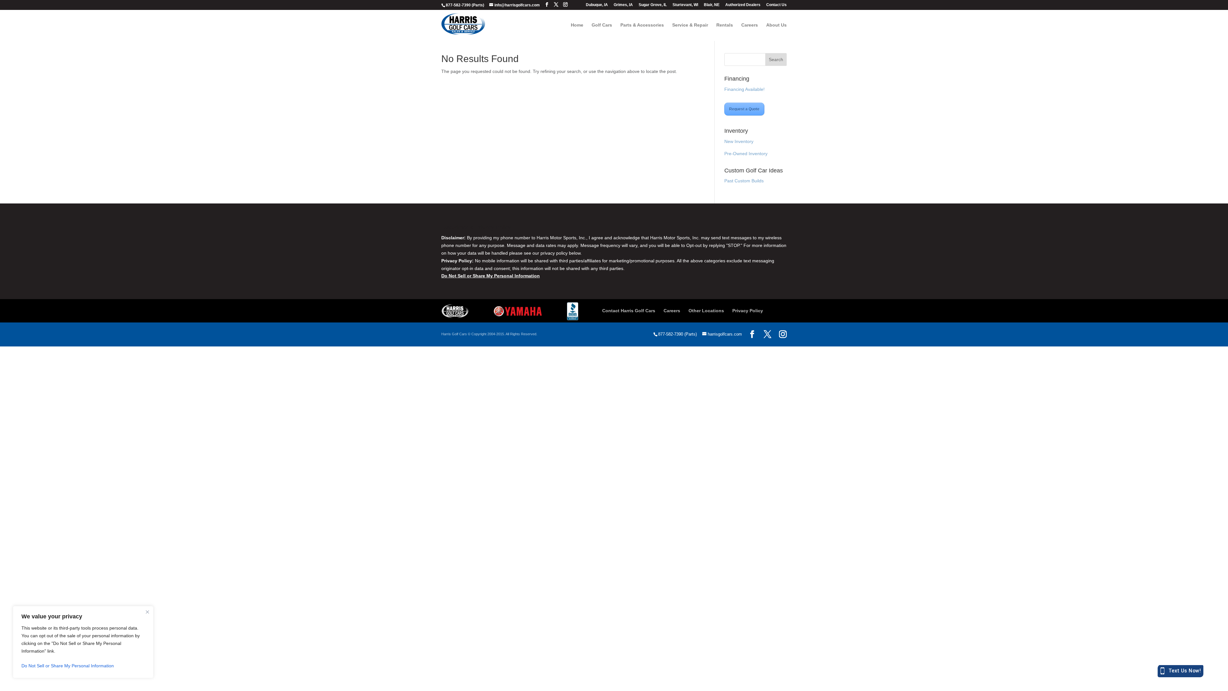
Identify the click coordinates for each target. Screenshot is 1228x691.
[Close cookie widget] (147, 612)
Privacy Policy (747, 310)
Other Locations (706, 310)
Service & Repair (690, 25)
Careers (749, 25)
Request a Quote (744, 109)
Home (577, 25)
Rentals (724, 25)
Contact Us (776, 5)
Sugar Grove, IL (653, 5)
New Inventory (738, 141)
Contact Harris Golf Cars (628, 310)
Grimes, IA (623, 5)
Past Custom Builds (744, 180)
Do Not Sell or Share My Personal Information (67, 665)
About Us (776, 25)
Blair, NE (712, 5)
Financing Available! (744, 89)
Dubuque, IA (597, 5)
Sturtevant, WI (685, 5)
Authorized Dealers (742, 5)
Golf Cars (602, 25)
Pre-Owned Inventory (745, 153)
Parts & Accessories (642, 25)
